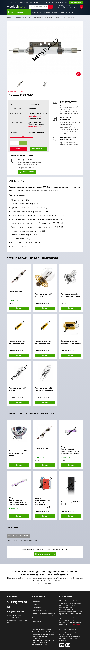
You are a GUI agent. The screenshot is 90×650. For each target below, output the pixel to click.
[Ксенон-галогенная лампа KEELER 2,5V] (45, 326)
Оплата (16, 2)
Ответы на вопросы (39, 610)
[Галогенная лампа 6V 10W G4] (19, 373)
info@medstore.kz (61, 2)
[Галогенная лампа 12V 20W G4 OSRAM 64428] (45, 373)
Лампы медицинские (16, 91)
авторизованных (34, 116)
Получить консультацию (45, 554)
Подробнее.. (36, 647)
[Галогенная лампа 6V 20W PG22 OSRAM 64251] (71, 277)
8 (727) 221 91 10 (45, 583)
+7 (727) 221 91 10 (47, 2)
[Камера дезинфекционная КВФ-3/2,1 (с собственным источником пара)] (45, 483)
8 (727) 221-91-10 (25, 160)
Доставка (10, 2)
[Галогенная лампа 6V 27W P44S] (45, 277)
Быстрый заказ (38, 148)
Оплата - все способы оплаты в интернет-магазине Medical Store (43, 616)
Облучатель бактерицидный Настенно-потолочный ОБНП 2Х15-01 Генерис (70, 450)
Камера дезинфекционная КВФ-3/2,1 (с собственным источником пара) (42, 502)
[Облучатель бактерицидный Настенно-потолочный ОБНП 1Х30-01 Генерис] (19, 483)
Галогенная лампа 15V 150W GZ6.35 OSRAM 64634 (18, 453)
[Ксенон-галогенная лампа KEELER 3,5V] (19, 326)
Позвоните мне (28, 172)
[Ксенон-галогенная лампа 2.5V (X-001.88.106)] (71, 326)
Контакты (69, 12)
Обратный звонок (76, 2)
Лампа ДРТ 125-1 (41, 448)
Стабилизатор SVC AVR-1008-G (70, 503)
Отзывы (47, 12)
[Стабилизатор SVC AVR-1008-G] (71, 485)
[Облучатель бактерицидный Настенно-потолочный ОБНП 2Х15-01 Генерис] (71, 432)
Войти (36, 2)
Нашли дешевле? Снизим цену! (21, 137)
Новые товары (37, 601)
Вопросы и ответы (26, 2)
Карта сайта (36, 621)
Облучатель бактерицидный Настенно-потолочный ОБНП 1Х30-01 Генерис (18, 501)
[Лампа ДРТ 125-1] (19, 276)
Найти (50, 7)
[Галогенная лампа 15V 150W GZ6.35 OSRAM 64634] (19, 434)
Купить (18, 148)
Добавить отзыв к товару (18, 535)
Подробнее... (77, 624)
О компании (36, 12)
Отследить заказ (58, 12)
